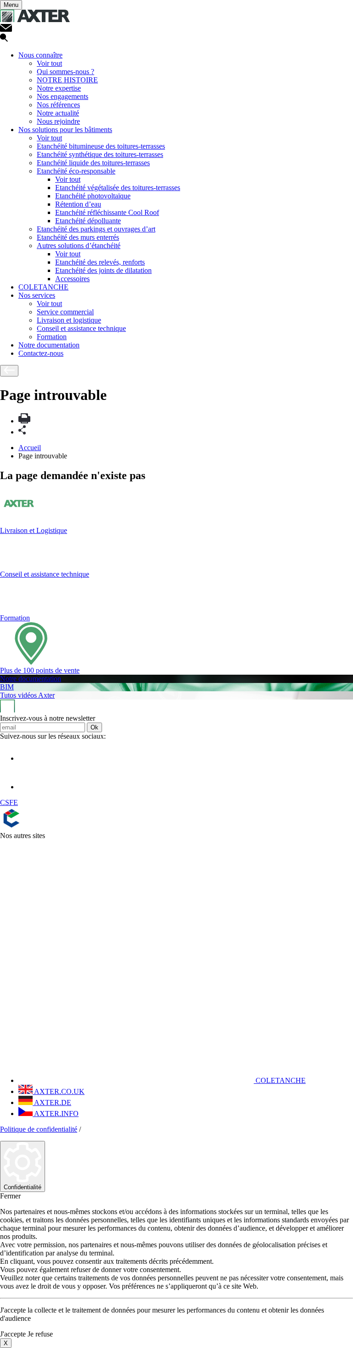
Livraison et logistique (69, 320)
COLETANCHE (43, 287)
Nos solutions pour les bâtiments (65, 129)
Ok (94, 727)
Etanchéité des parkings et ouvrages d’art (96, 229)
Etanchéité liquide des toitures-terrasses (93, 163)
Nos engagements (62, 96)
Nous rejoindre (58, 121)
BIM (7, 687)
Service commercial (65, 312)
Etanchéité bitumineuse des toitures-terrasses (101, 146)
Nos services (36, 295)
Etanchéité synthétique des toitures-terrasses (100, 154)
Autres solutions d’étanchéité (78, 245)
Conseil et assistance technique (81, 328)
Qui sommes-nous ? (65, 71)
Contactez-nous (40, 353)
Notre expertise (59, 88)
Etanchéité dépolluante (88, 221)
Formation (52, 337)
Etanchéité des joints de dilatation (103, 270)
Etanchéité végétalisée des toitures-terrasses (117, 187)
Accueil (29, 447)
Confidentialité (22, 1187)
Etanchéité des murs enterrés (78, 237)
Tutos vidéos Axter (27, 695)
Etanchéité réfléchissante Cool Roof (107, 212)
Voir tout (49, 63)
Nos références (58, 105)
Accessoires (72, 279)
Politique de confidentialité (38, 1129)
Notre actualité (58, 113)
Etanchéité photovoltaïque (93, 196)
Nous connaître (40, 55)
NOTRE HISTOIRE (67, 80)
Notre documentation (49, 345)
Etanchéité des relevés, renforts (100, 262)
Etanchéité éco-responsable (76, 171)
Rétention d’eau (78, 204)
